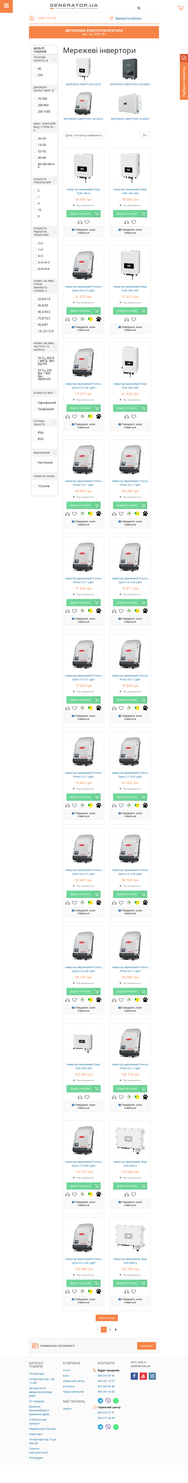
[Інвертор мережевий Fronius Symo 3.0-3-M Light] (130, 556)
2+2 (40, 243)
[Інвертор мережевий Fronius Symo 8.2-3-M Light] (83, 1236)
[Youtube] (143, 1376)
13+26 (42, 144)
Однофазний (47, 402)
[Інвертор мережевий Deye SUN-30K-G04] (130, 361)
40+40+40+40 (46, 165)
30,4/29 (43, 305)
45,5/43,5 (44, 311)
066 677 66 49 (106, 1418)
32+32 (42, 151)
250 (40, 75)
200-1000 (44, 111)
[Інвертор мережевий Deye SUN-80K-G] (130, 1236)
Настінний (45, 462)
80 (39, 68)
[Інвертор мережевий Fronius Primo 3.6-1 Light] (130, 458)
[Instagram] (152, 1376)
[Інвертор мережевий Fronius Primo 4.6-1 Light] (130, 653)
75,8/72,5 (44, 318)
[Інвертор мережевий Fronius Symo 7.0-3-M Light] (83, 1139)
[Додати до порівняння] (80, 222)
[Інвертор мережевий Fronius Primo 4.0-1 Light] (83, 556)
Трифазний (46, 409)
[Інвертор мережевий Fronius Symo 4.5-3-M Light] (130, 847)
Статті (67, 1370)
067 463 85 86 (106, 1386)
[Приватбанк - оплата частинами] (82, 319)
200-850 (43, 105)
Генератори (36, 1373)
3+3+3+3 (43, 262)
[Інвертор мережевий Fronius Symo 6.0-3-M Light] (83, 944)
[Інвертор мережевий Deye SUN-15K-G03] (130, 167)
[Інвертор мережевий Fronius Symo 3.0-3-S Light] (83, 264)
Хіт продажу (36, 1401)
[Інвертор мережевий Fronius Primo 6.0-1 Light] (130, 944)
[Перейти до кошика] (181, 7)
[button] (32, 18)
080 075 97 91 (106, 1412)
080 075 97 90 (106, 1375)
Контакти (69, 1386)
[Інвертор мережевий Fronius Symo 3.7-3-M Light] (130, 750)
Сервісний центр (74, 1381)
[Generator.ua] (74, 6)
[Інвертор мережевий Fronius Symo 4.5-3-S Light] (83, 847)
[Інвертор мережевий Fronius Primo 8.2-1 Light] (130, 1042)
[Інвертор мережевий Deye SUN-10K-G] (83, 167)
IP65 (41, 438)
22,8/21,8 (44, 298)
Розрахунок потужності (57, 1346)
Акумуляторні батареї (42, 1428)
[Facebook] (134, 1376)
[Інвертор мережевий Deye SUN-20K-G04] (130, 264)
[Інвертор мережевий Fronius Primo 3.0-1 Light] (83, 458)
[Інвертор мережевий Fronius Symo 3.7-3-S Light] (83, 653)
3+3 (40, 255)
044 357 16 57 (106, 1381)
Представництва (73, 1391)
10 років (43, 486)
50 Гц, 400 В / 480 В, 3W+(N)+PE (46, 360)
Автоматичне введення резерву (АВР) (40, 1392)
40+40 (42, 157)
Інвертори (35, 1434)
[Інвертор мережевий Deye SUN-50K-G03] (83, 1042)
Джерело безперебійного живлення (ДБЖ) (39, 1410)
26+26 (42, 138)
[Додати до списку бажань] (87, 222)
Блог (66, 1375)
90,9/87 (43, 324)
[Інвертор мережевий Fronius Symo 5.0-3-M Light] (83, 361)
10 (39, 209)
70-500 (42, 98)
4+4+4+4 (43, 268)
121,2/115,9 (46, 331)
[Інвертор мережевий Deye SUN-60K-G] (130, 1139)
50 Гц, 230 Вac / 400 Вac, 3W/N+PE (45, 375)
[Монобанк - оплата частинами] (99, 319)
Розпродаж (36, 1457)
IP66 (41, 432)
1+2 (40, 249)
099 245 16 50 (106, 1391)
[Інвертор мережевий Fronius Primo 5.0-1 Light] (83, 750)
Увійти (67, 1408)
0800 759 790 (47, 18)
